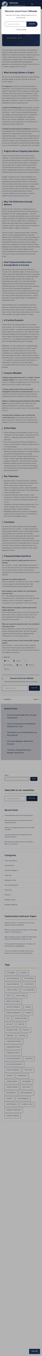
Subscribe (32, 24)
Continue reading (21, 29)
